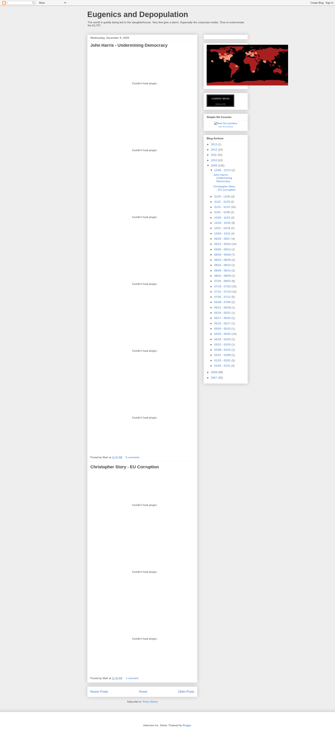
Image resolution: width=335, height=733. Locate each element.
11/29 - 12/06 (222, 196)
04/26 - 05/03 (222, 333)
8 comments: (133, 457)
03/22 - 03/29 (222, 344)
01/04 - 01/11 (222, 365)
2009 (214, 165)
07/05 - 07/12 (222, 296)
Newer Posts (99, 691)
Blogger (187, 725)
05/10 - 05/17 (222, 323)
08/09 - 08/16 (222, 270)
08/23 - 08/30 (222, 259)
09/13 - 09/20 (222, 243)
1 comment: (133, 678)
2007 (214, 377)
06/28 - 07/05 (222, 302)
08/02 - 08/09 (222, 275)
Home (143, 691)
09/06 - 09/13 (222, 249)
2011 (214, 154)
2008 (214, 372)
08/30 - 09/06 (222, 254)
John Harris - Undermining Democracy (129, 45)
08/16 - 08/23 (222, 265)
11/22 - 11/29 (222, 201)
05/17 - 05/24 (222, 318)
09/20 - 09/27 (222, 238)
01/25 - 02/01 (222, 360)
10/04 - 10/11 (222, 233)
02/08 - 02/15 (222, 349)
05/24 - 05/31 (222, 312)
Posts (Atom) (150, 701)
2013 (214, 144)
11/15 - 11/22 (222, 206)
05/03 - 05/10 (222, 328)
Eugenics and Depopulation (137, 14)
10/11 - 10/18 (222, 228)
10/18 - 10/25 (222, 222)
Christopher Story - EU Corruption (124, 466)
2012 (214, 149)
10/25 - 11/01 (222, 217)
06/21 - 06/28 (222, 307)
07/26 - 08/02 (222, 281)
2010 (214, 160)
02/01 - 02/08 (222, 355)
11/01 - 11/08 (222, 212)
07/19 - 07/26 (222, 286)
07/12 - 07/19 (222, 291)
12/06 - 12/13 (222, 170)
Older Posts (186, 691)
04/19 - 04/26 (222, 339)
